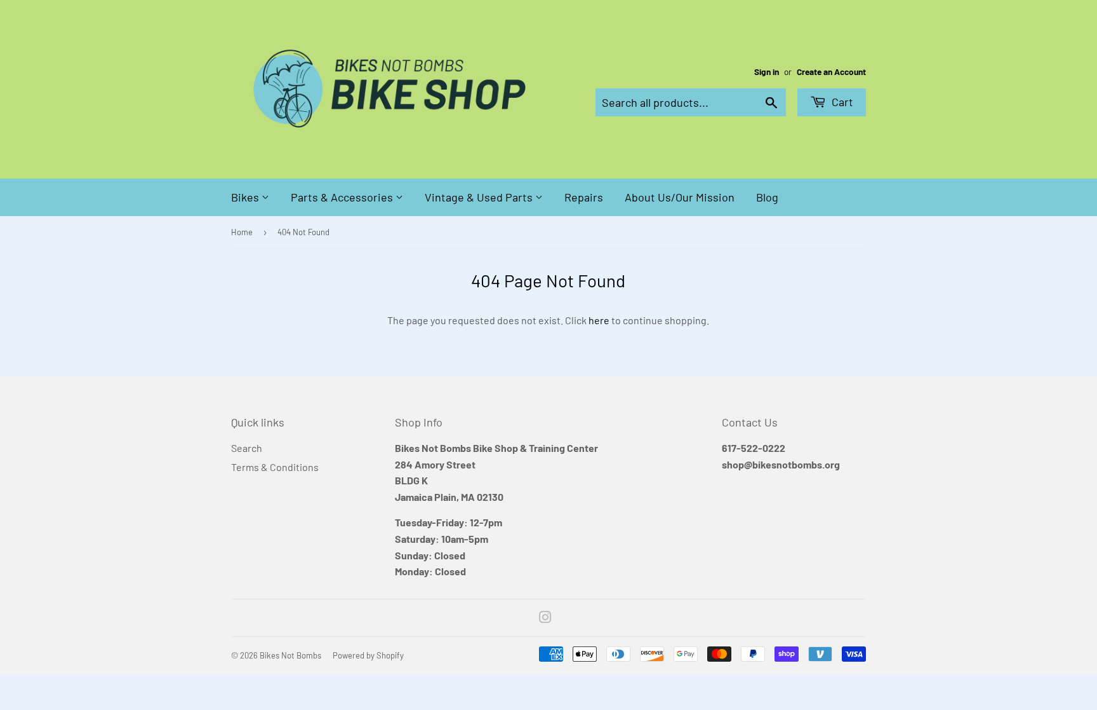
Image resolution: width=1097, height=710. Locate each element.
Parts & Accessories (343, 197)
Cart (841, 102)
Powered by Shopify (368, 655)
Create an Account (831, 71)
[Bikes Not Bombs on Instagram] (545, 618)
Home (242, 232)
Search (246, 448)
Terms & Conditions (275, 467)
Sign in (766, 71)
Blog (767, 197)
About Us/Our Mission (680, 197)
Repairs (583, 197)
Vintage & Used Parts (480, 197)
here (598, 320)
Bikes (246, 197)
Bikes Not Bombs (290, 655)
